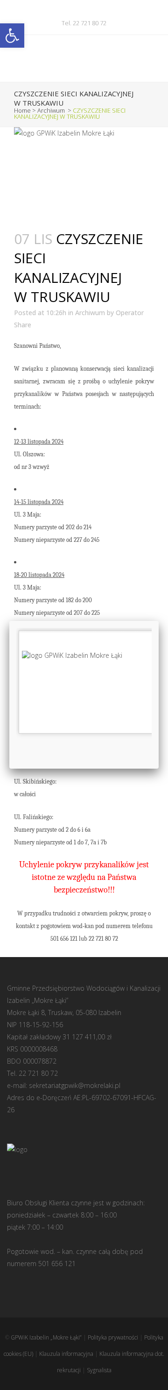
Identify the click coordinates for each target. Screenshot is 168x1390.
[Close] (158, 620)
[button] (12, 35)
